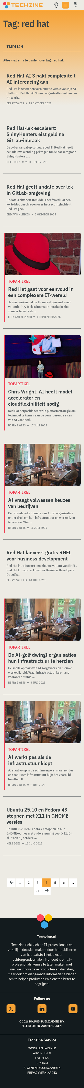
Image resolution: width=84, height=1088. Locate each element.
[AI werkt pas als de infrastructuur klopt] (43, 722)
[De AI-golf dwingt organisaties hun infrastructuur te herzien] (43, 620)
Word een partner (42, 1048)
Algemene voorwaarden (42, 1068)
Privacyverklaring (42, 1073)
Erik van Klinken (18, 214)
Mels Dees (14, 162)
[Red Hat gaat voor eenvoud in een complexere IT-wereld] (43, 254)
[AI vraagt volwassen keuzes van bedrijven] (43, 465)
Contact (42, 1063)
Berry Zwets (15, 103)
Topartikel (19, 281)
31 (38, 891)
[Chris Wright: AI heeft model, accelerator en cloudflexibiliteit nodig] (43, 356)
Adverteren (42, 1053)
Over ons (42, 1058)
